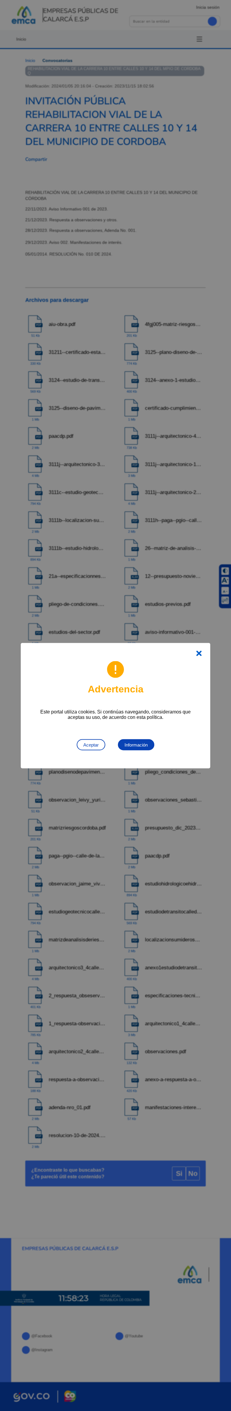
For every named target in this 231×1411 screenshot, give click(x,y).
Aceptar (91, 744)
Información (136, 744)
